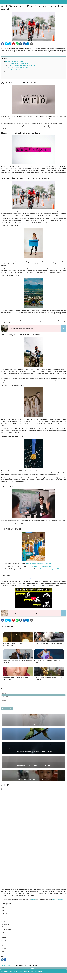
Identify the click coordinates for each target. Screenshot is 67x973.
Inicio (2, 971)
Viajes (3, 951)
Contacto (33, 899)
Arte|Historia (5, 913)
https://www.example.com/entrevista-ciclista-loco (38, 563)
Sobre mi (35, 971)
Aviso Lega (6, 971)
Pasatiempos (5, 945)
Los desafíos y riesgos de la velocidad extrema (18, 67)
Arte (3, 910)
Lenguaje (4, 940)
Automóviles (5, 916)
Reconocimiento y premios (14, 69)
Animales (4, 907)
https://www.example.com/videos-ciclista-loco (41, 566)
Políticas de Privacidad (23, 971)
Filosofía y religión (6, 929)
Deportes (4, 926)
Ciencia (4, 918)
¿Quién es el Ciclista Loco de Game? (14, 61)
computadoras (5, 924)
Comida (4, 921)
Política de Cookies (13, 971)
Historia (4, 935)
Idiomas (4, 937)
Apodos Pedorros (4, 1)
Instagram (60, 899)
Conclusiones (8, 71)
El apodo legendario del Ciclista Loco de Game (19, 63)
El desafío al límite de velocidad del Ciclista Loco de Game (21, 65)
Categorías (30, 971)
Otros (3, 943)
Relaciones (4, 948)
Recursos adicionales (10, 73)
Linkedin (54, 899)
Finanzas (4, 932)
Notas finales (8, 76)
